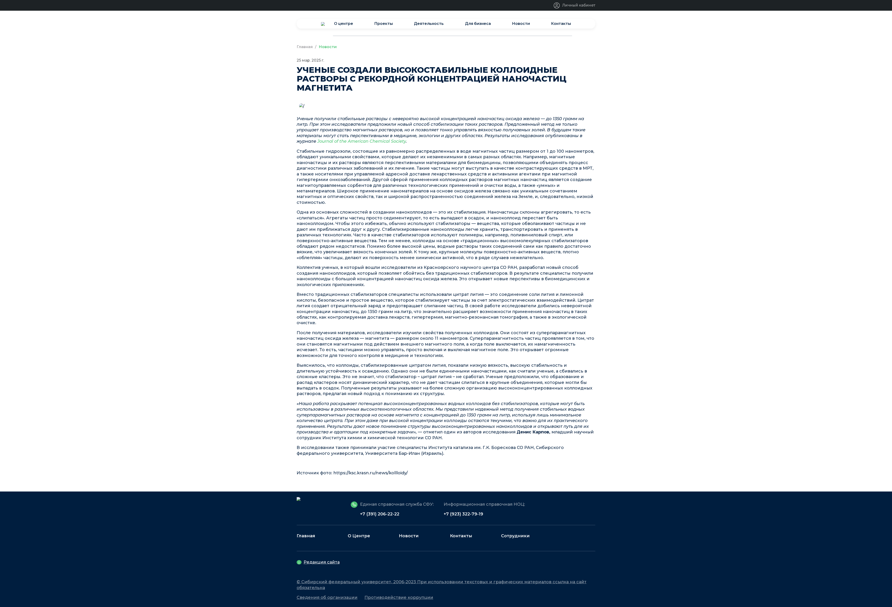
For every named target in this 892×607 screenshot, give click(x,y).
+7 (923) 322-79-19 (463, 514)
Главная (305, 47)
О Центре (359, 535)
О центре (343, 23)
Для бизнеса (478, 23)
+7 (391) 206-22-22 (379, 514)
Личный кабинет (578, 5)
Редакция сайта (322, 562)
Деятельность (429, 23)
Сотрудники (515, 535)
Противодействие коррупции (398, 597)
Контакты (561, 23)
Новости (521, 23)
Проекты (383, 23)
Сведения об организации (327, 597)
